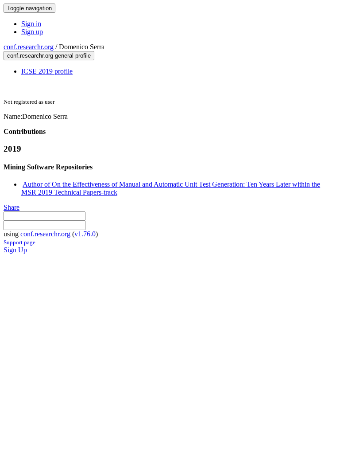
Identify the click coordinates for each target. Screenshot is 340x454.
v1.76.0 (85, 234)
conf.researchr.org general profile (49, 55)
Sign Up (15, 250)
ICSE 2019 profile (47, 71)
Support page (19, 242)
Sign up (32, 31)
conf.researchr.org (29, 47)
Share (11, 207)
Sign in (31, 23)
